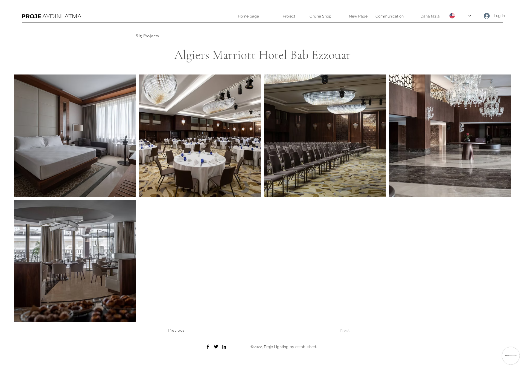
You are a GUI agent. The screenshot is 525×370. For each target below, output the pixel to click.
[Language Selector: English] (460, 16)
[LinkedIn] (224, 346)
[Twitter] (216, 346)
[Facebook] (208, 346)
